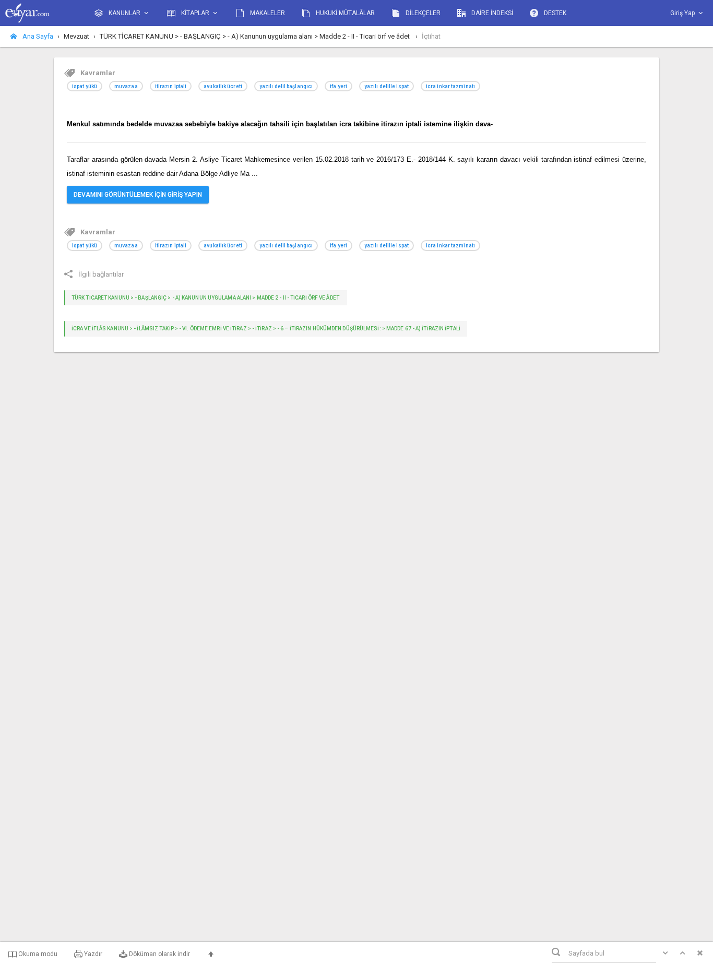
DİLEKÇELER (422, 13)
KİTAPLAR (195, 13)
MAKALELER (266, 13)
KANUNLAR (124, 13)
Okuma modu (37, 954)
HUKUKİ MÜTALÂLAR (344, 13)
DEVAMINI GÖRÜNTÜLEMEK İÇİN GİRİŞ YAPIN (138, 194)
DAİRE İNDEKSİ (491, 13)
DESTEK (554, 13)
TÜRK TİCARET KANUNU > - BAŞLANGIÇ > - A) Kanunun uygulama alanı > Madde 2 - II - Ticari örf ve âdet (206, 298)
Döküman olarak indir (158, 954)
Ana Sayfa (37, 36)
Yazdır (92, 954)
